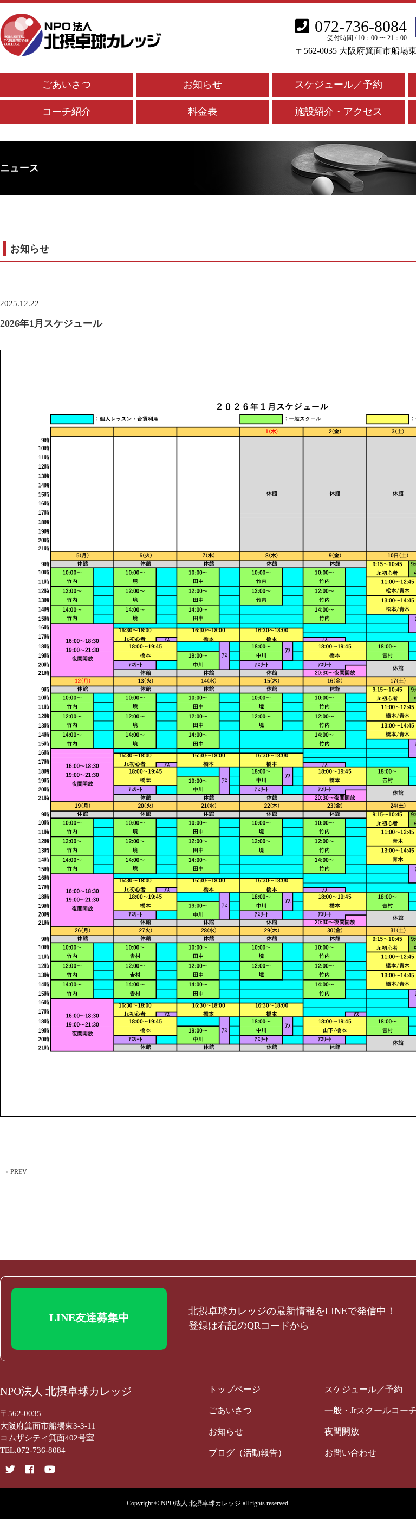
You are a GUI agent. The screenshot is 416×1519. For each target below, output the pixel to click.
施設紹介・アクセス (338, 111)
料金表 (202, 111)
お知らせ (202, 84)
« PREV (16, 1172)
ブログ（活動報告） (248, 1452)
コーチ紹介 (66, 111)
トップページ (235, 1389)
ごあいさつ (66, 84)
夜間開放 (341, 1431)
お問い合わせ (350, 1452)
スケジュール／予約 (338, 84)
